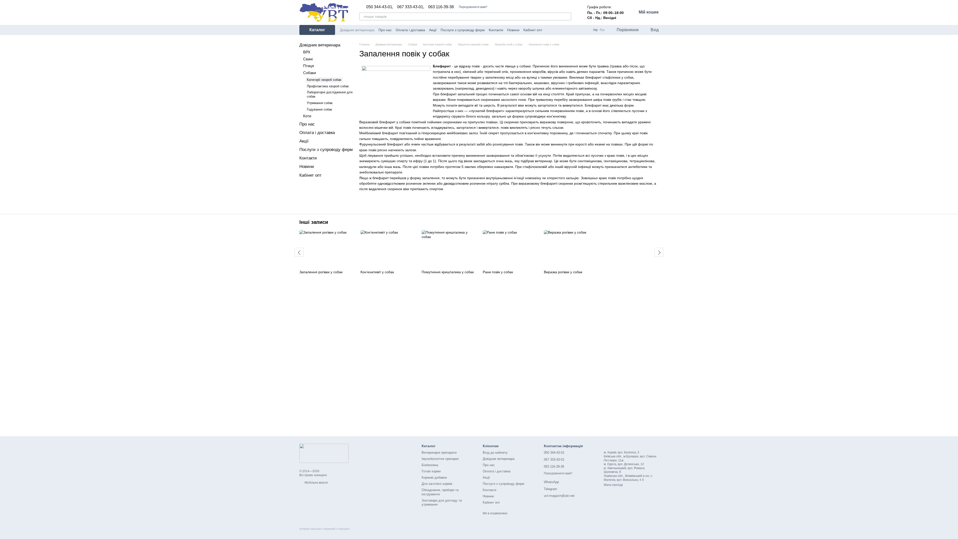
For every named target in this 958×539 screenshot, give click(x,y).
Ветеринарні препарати (439, 452)
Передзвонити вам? (473, 7)
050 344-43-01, (379, 7)
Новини (513, 30)
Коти (307, 116)
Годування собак (319, 109)
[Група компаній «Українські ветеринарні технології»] (324, 453)
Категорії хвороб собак (324, 80)
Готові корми (431, 471)
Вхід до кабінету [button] (495, 452)
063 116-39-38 (441, 7)
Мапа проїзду (613, 485)
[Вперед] (658, 252)
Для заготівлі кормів (437, 484)
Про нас (385, 30)
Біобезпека (430, 465)
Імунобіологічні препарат (440, 459)
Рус (602, 29)
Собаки (309, 73)
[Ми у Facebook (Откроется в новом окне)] (549, 30)
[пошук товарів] (567, 16)
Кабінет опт (532, 30)
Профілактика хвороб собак (328, 86)
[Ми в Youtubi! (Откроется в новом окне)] (555, 30)
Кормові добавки (434, 477)
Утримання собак (320, 103)
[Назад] (299, 252)
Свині (308, 59)
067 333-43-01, (410, 7)
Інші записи (313, 222)
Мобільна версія (316, 482)
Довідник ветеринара (357, 30)
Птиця (308, 66)
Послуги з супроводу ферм (463, 30)
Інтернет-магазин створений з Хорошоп (324, 528)
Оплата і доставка (410, 30)
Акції (433, 30)
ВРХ (306, 52)
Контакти (496, 30)
